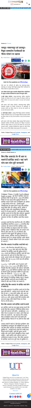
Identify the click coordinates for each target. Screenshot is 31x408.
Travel (9, 43)
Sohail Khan (6, 57)
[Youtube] (20, 397)
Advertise (22, 405)
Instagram (24, 132)
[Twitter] (13, 397)
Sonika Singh (6, 166)
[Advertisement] (15, 26)
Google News (15, 134)
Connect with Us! (15, 393)
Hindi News (10, 152)
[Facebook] (10, 397)
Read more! (15, 390)
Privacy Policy (17, 405)
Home (3, 43)
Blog (26, 405)
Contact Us (10, 405)
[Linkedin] (18, 397)
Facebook (17, 132)
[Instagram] (15, 397)
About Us (15, 375)
